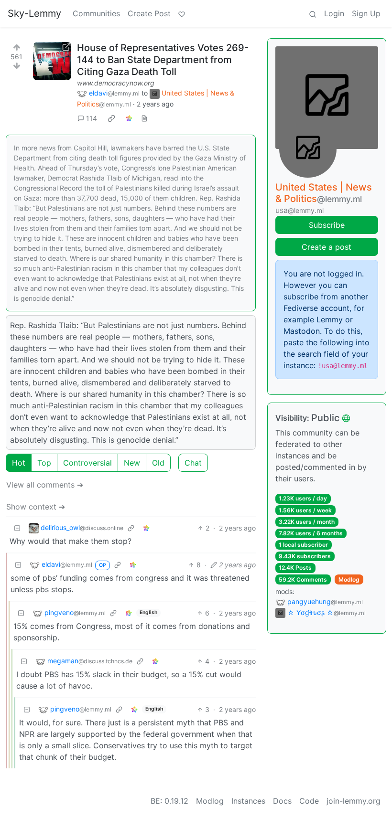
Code (309, 801)
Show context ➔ (35, 506)
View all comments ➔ (44, 484)
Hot (18, 462)
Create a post (326, 247)
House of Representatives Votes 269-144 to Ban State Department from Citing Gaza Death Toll (163, 59)
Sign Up (366, 13)
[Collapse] (17, 528)
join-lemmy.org (354, 801)
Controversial (87, 462)
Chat (193, 462)
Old (158, 462)
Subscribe (327, 225)
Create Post (149, 13)
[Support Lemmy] (181, 13)
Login (334, 13)
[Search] (312, 13)
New (132, 462)
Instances (248, 801)
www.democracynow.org (115, 83)
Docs (282, 801)
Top (44, 462)
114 (91, 118)
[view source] (144, 118)
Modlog (348, 579)
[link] (111, 118)
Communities (96, 13)
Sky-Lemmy (34, 13)
